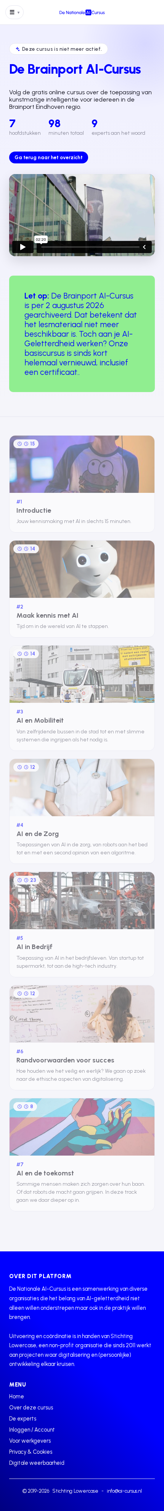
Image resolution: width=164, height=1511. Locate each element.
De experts (22, 1418)
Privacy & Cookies (30, 1451)
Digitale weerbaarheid (36, 1462)
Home (16, 1396)
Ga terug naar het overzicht (48, 157)
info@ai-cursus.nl (124, 1491)
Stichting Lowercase (75, 1491)
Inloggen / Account (32, 1429)
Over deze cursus (31, 1407)
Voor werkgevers (30, 1440)
